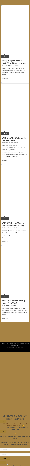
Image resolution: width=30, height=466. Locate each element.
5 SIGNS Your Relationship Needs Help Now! (13, 301)
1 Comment (13, 305)
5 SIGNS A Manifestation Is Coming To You (14, 139)
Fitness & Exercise (7, 65)
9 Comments (16, 65)
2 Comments (14, 142)
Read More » (5, 78)
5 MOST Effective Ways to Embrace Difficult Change (13, 224)
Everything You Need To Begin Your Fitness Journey (14, 61)
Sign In (13, 411)
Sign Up (9, 411)
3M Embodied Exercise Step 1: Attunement (15, 428)
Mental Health (6, 227)
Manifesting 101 (6, 142)
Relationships (6, 305)
